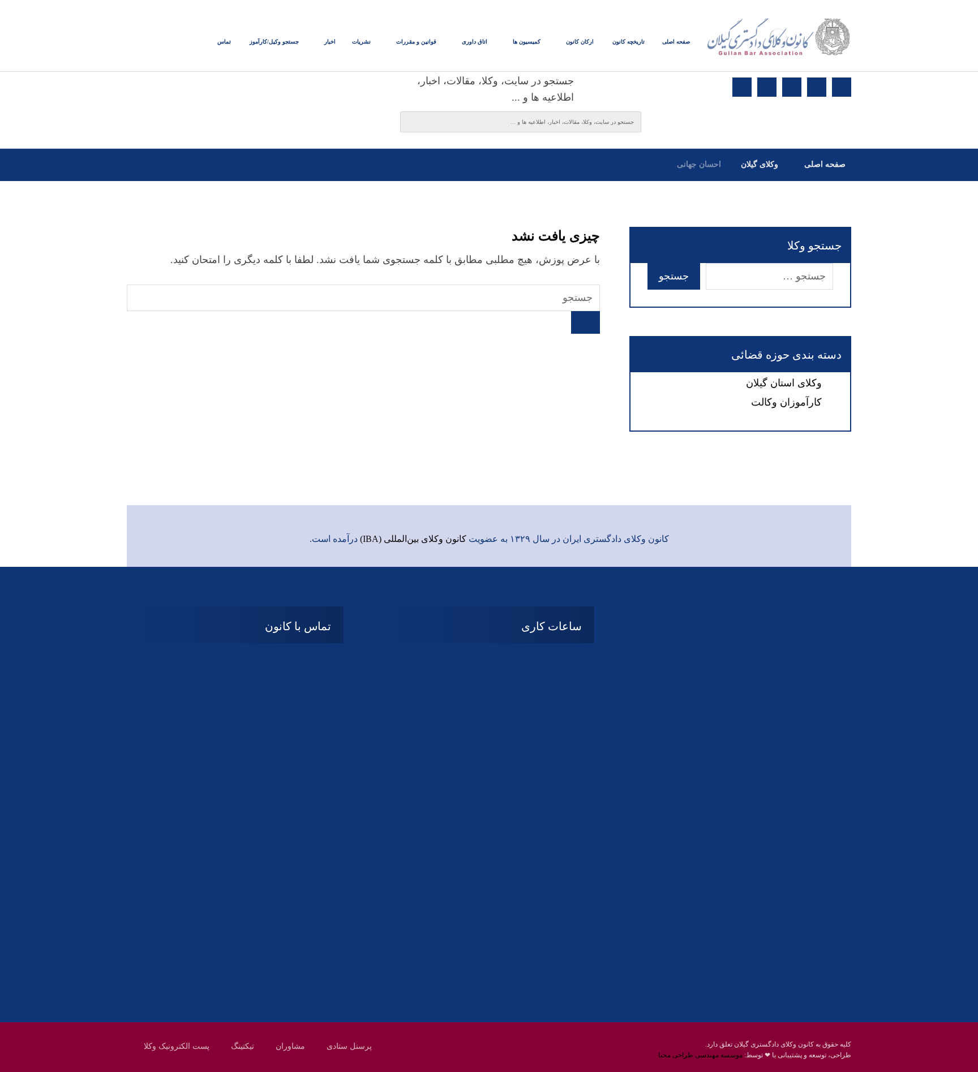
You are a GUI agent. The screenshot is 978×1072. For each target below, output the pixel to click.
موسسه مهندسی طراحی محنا (700, 1055)
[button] (841, 87)
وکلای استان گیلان (784, 383)
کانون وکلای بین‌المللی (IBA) (413, 539)
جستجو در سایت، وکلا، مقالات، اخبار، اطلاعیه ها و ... (495, 89)
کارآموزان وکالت (786, 402)
